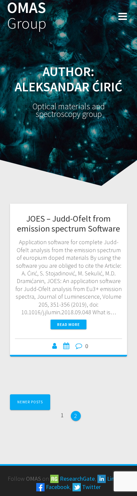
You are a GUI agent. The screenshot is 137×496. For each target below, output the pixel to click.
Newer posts (30, 402)
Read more (68, 324)
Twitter (91, 487)
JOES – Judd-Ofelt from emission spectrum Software (68, 223)
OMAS (26, 15)
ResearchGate (77, 478)
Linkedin (117, 478)
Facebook (57, 487)
